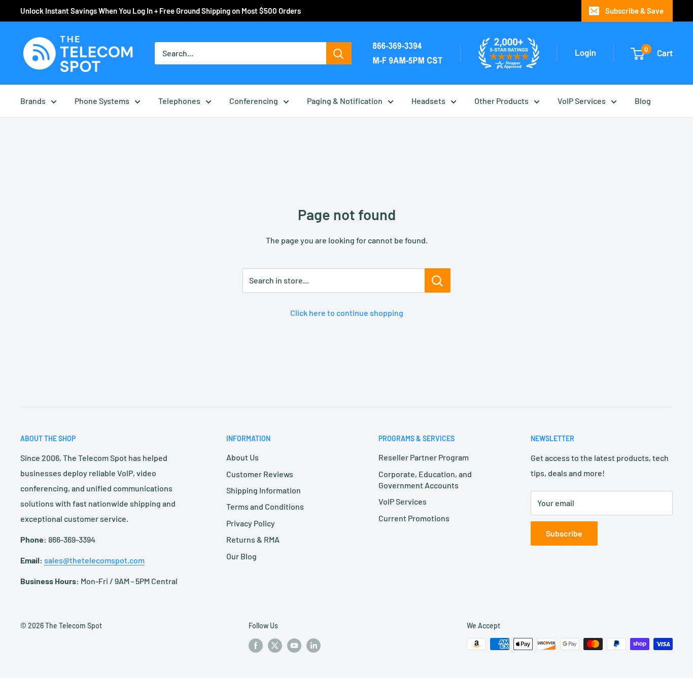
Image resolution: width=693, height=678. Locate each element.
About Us (242, 457)
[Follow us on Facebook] (256, 645)
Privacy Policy (250, 523)
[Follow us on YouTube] (294, 645)
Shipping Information (263, 490)
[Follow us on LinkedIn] (313, 645)
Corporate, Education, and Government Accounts (425, 479)
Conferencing (253, 100)
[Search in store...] (438, 280)
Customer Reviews (259, 474)
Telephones (179, 100)
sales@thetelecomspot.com (94, 560)
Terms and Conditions (265, 506)
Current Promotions (413, 518)
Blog (643, 100)
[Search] (339, 53)
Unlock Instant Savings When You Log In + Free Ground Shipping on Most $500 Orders (160, 10)
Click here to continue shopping (346, 312)
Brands (33, 100)
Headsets (428, 100)
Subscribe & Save (634, 10)
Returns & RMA (253, 539)
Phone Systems (102, 100)
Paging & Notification (345, 100)
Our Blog (241, 556)
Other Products (501, 100)
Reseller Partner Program (423, 457)
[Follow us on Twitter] (275, 645)
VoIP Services (582, 100)
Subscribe (564, 533)
